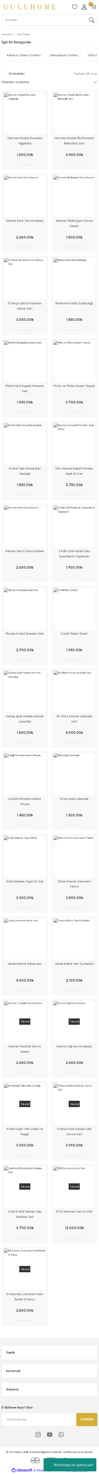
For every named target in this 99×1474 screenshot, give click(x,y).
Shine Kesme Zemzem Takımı (74, 884)
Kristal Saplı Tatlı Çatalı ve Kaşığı (25, 1131)
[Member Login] (84, 7)
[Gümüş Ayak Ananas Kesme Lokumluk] (25, 691)
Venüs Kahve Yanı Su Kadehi (74, 964)
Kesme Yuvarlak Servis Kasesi (24, 1048)
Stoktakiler (16, 73)
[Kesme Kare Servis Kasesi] (25, 196)
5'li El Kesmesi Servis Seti (74, 1211)
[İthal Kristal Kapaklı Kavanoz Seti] (25, 361)
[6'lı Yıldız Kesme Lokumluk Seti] (74, 691)
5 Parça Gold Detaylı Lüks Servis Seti (74, 1131)
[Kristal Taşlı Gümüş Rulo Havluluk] (25, 444)
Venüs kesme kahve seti (25, 964)
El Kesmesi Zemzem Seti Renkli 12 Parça (24, 1296)
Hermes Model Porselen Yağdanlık (24, 140)
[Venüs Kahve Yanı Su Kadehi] (74, 939)
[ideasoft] (21, 1470)
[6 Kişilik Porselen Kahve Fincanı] (25, 774)
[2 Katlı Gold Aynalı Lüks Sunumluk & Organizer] (74, 526)
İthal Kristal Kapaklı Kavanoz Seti (25, 388)
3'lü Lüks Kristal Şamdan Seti (25, 633)
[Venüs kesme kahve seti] (25, 939)
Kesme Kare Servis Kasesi (25, 221)
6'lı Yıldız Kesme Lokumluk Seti (74, 718)
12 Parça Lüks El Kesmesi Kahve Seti (24, 305)
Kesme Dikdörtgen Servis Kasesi (74, 223)
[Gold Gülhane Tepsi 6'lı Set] (25, 856)
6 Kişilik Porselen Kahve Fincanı (24, 801)
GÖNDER (86, 1419)
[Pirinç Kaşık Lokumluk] (74, 774)
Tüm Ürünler (23, 34)
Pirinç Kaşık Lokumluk (74, 799)
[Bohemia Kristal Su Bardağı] (74, 279)
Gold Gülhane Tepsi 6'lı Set (25, 881)
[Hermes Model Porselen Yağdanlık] (25, 113)
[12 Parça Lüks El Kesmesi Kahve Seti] (25, 279)
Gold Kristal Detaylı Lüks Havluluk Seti (24, 1214)
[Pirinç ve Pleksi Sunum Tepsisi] (74, 361)
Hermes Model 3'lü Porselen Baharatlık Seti (74, 140)
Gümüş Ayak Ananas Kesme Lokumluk (25, 718)
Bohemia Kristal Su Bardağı (74, 303)
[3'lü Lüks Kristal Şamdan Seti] (25, 609)
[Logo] (30, 7)
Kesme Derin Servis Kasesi (25, 551)
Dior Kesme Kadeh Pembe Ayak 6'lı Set (74, 471)
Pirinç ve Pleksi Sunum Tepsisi (74, 386)
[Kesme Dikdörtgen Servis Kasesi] (74, 196)
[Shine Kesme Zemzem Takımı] (74, 856)
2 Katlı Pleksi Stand (74, 633)
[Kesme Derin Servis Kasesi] (25, 526)
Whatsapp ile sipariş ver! (73, 1465)
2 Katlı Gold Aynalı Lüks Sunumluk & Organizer (74, 553)
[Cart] (93, 7)
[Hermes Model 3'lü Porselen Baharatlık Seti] (74, 113)
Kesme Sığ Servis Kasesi (74, 1046)
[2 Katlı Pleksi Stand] (74, 609)
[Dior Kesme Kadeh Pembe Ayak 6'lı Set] (74, 444)
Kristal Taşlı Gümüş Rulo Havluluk (25, 471)
